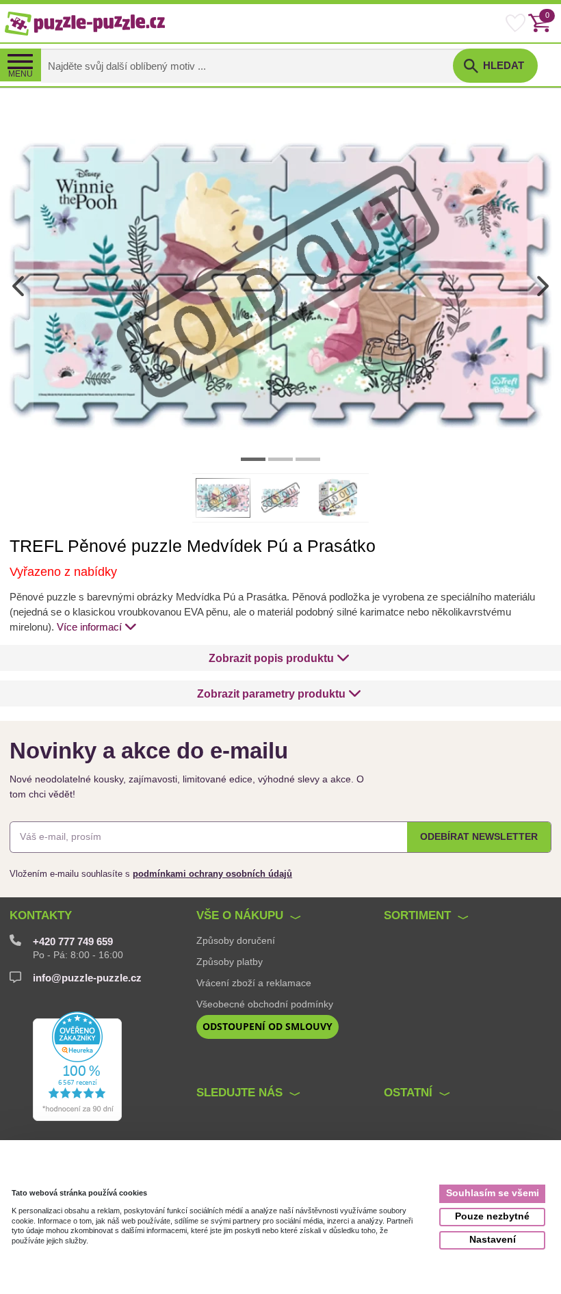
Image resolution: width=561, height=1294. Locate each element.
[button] (279, 658)
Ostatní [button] (408, 1092)
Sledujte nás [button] (239, 1092)
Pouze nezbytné (492, 1216)
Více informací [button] (89, 627)
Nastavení (492, 1239)
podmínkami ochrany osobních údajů (212, 874)
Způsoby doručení (235, 940)
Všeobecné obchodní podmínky (264, 1004)
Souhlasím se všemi (492, 1193)
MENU (20, 74)
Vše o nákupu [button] (239, 915)
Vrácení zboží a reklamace (253, 982)
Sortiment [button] (417, 915)
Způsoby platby (229, 961)
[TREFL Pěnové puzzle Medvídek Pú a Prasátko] (280, 285)
